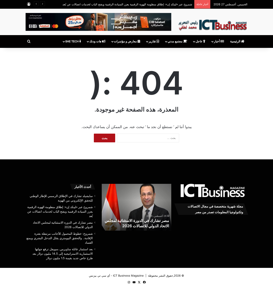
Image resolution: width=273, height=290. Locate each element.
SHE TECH (72, 41)
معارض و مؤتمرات (126, 41)
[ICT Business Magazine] (212, 23)
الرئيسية (235, 41)
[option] (136, 207)
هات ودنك (95, 41)
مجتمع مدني (175, 41)
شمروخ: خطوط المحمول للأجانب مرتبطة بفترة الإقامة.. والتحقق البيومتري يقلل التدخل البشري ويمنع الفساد (59, 238)
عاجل (199, 41)
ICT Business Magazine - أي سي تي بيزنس (116, 275)
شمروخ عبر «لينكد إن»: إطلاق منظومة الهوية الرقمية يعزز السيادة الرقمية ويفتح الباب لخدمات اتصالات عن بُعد (127, 4)
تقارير (153, 41)
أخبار (217, 41)
